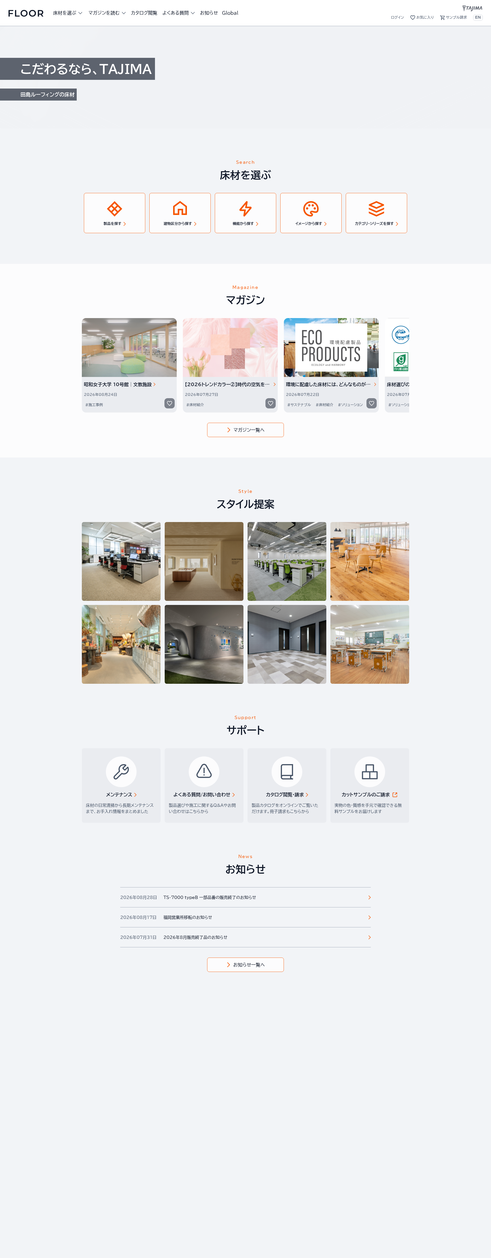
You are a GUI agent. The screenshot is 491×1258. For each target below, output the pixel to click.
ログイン (397, 17)
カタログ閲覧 (144, 12)
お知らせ (209, 12)
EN (478, 17)
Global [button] (230, 12)
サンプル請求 (456, 17)
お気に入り (425, 17)
